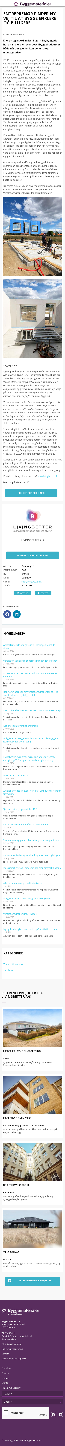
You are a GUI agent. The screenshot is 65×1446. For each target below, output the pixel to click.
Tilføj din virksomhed (11, 1343)
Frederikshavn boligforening (22, 1051)
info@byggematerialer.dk (20, 1336)
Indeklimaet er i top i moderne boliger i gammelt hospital (32, 867)
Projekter (6, 1373)
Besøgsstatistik (9, 1339)
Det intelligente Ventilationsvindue (20, 725)
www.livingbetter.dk (47, 476)
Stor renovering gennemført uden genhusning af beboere (32, 840)
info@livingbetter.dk (31, 581)
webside (24, 593)
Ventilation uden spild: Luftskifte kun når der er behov (30, 660)
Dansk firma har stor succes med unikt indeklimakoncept (32, 710)
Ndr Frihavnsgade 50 (16, 1184)
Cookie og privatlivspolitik (14, 1358)
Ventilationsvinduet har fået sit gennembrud (25, 824)
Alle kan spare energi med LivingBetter (23, 883)
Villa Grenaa (11, 1251)
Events (5, 1382)
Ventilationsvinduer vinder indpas (20, 913)
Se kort (44, 593)
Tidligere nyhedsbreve (12, 1348)
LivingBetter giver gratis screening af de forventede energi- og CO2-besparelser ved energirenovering (29, 758)
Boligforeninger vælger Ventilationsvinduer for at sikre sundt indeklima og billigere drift (30, 693)
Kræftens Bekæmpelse (17, 1118)
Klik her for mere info (31, 492)
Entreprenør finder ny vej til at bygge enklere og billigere (31, 855)
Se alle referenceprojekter (35, 1280)
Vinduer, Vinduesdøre (14, 964)
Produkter (6, 1368)
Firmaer (5, 1377)
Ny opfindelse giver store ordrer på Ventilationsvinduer (31, 929)
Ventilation (8, 970)
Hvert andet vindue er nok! (16, 775)
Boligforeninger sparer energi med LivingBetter (27, 898)
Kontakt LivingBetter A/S (32, 555)
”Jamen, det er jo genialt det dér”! (20, 809)
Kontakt (5, 1353)
